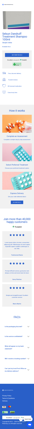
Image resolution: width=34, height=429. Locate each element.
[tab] (17, 326)
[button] (17, 55)
